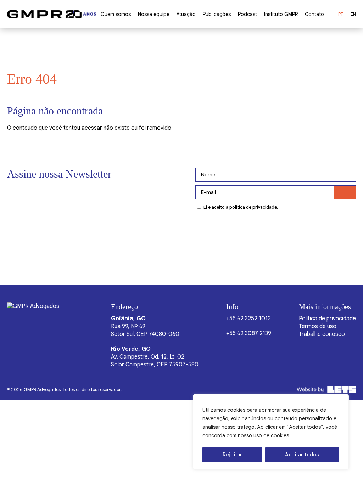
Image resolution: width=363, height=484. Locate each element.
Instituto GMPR (281, 14)
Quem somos (116, 14)
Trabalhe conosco (322, 334)
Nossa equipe (153, 14)
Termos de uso (317, 326)
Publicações (217, 14)
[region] (271, 432)
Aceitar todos (302, 454)
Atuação (186, 14)
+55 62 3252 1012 (248, 318)
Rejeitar (232, 454)
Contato (314, 14)
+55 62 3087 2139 (248, 333)
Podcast (247, 14)
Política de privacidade (327, 318)
